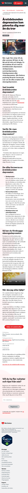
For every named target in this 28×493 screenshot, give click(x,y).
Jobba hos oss (5, 455)
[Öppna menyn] (25, 3)
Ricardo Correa (6, 340)
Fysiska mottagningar (7, 453)
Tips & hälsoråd (11, 10)
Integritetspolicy (6, 472)
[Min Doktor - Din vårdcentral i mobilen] (7, 424)
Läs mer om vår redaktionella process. (13, 364)
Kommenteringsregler (7, 464)
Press (3, 458)
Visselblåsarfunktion (7, 462)
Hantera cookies (6, 470)
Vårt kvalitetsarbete (7, 456)
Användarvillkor (5, 474)
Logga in (19, 3)
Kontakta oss (5, 486)
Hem (3, 10)
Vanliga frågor (5, 484)
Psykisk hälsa (19, 10)
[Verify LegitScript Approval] (7, 440)
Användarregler (5, 476)
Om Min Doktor (5, 451)
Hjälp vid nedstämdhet (14, 327)
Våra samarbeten (6, 466)
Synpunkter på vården (7, 488)
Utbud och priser (6, 478)
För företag (4, 460)
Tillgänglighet (5, 480)
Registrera (14, 407)
